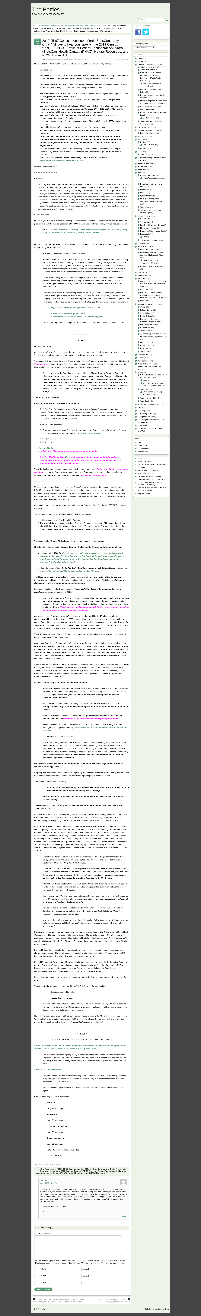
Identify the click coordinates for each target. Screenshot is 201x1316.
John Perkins (145, 331)
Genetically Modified (145, 164)
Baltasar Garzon (146, 310)
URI (44, 1283)
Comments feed (144, 448)
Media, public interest (148, 228)
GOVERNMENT (143, 167)
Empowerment (143, 137)
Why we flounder (144, 494)
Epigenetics (144, 190)
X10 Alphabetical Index (146, 417)
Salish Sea (144, 389)
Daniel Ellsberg (146, 316)
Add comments (123, 59)
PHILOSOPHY (143, 275)
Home (140, 459)
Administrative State (147, 70)
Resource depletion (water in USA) (153, 266)
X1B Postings (143, 425)
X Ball (140, 407)
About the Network (145, 462)
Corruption (144, 289)
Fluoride (143, 193)
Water (140, 372)
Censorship (144, 219)
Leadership (142, 244)
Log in (140, 442)
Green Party (142, 170)
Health (140, 173)
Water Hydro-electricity (148, 398)
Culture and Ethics (144, 127)
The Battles (46, 9)
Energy (140, 140)
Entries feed (142, 445)
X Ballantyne (142, 411)
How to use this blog (145, 473)
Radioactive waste (150, 145)
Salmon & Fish (145, 154)
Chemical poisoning (147, 175)
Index (145, 380)
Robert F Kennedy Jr (148, 345)
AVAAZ (142, 307)
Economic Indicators (147, 133)
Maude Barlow (145, 342)
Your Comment (45, 1233)
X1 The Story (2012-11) (146, 414)
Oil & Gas (143, 148)
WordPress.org (143, 451)
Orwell (145, 237)
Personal (141, 272)
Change (141, 58)
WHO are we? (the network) (148, 470)
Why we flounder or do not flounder (151, 404)
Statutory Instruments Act (90, 433)
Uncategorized (143, 361)
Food (139, 152)
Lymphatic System (147, 196)
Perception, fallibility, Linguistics (152, 231)
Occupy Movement (147, 110)
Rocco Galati (145, 348)
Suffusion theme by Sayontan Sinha (157, 1309)
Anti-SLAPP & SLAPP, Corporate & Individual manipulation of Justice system (153, 283)
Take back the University (149, 240)
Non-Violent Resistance (149, 107)
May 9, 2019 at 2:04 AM (48, 1183)
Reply (124, 1216)
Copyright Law (145, 222)
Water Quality (145, 401)
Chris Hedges (145, 313)
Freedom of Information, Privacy (152, 225)
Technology (142, 358)
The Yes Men (145, 351)
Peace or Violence (40, 26)
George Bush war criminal (150, 249)
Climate (140, 61)
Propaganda (145, 234)
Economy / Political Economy (148, 130)
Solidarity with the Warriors (147, 304)
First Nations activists (148, 325)
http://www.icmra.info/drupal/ (47, 1070)
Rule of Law (142, 279)
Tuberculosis (145, 207)
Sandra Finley (49, 1164)
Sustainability (143, 355)
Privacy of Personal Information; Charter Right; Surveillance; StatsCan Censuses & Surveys (152, 295)
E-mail (43, 1276)
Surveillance (145, 301)
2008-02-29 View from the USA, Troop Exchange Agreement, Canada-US (114, 1300)
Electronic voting (149, 118)
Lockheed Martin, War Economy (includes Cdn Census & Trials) (75, 26)
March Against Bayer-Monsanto (154, 178)
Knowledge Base (144, 216)
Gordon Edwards (146, 328)
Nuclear (143, 142)
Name (43, 1269)
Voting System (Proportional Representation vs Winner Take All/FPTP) (149, 366)
